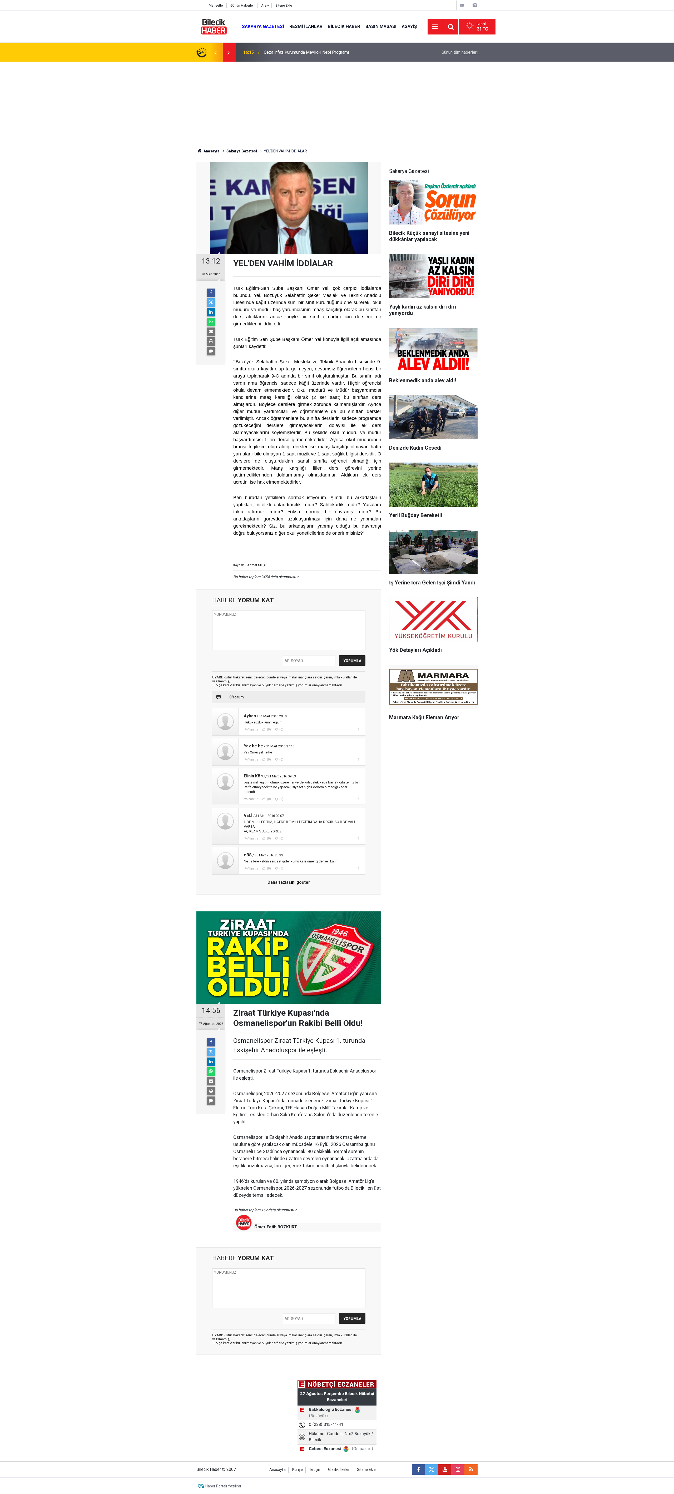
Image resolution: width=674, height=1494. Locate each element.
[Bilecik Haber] (213, 26)
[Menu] (435, 27)
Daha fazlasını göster (288, 882)
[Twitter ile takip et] (431, 1469)
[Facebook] (211, 293)
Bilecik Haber (344, 26)
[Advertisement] (337, 101)
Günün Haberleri (242, 5)
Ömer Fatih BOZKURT (275, 1226)
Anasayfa (211, 151)
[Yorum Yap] (211, 351)
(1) (281, 868)
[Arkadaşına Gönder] (211, 331)
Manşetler (216, 5)
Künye (297, 1469)
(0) (268, 729)
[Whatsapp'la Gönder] (211, 322)
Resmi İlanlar (306, 26)
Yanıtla (253, 729)
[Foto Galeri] (475, 5)
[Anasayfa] (199, 5)
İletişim (315, 1469)
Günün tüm (460, 52)
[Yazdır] (211, 341)
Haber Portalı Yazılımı (223, 1486)
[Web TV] (462, 5)
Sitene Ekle (283, 5)
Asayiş (409, 26)
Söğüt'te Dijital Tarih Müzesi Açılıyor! (297, 52)
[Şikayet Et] (358, 729)
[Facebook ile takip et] (418, 1469)
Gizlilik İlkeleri (339, 1469)
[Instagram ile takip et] (457, 1469)
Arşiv (265, 5)
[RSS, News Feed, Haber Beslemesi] (471, 1469)
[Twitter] (211, 302)
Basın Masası (381, 26)
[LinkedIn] (211, 312)
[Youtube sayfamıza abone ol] (444, 1469)
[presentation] (215, 52)
